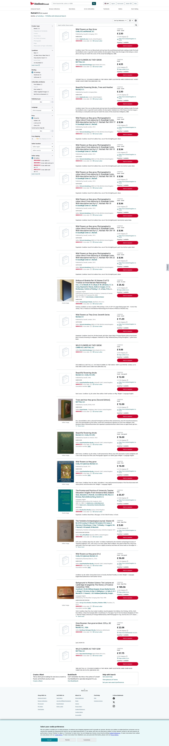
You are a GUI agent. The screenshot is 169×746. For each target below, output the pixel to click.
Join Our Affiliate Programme (64, 701)
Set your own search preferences (113, 682)
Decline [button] (67, 740)
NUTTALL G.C (80, 651)
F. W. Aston (85, 591)
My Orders (40, 706)
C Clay (94, 525)
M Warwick (94, 527)
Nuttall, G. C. (80, 89)
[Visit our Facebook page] (114, 698)
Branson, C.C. (107, 285)
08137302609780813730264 (95, 297)
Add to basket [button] (127, 46)
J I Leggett (108, 525)
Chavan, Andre (93, 287)
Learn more (35, 65)
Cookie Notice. (59, 735)
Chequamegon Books (86, 301)
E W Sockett (99, 523)
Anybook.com (84, 39)
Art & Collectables (89, 9)
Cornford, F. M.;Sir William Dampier (87, 589)
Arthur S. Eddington (97, 591)
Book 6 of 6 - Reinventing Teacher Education (92, 505)
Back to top (84, 690)
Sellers (120, 9)
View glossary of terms (110, 679)
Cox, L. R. (79, 285)
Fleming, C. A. (95, 289)
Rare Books (72, 9)
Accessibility (78, 715)
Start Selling (134, 9)
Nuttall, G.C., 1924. (82, 627)
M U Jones (106, 523)
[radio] (32, 75)
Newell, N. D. (88, 285)
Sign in (113, 3)
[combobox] (72, 3)
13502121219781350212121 (95, 503)
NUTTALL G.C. (80, 62)
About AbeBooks (79, 698)
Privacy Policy (78, 706)
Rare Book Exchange (86, 64)
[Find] (94, 3)
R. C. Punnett (85, 593)
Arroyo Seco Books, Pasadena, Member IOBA (93, 602)
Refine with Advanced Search (56, 16)
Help (135, 3)
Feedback (167, 267)
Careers (77, 703)
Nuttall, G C (80, 317)
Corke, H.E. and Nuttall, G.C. (85, 31)
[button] (52, 102)
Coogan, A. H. (104, 287)
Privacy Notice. (115, 735)
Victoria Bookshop (85, 132)
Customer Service (98, 701)
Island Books (83, 409)
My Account (120, 3)
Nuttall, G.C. (80, 375)
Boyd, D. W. (97, 285)
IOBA (89, 608)
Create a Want (37, 681)
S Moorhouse (86, 525)
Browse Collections (54, 9)
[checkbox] (32, 28)
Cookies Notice (79, 712)
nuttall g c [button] (41, 16)
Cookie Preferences (80, 709)
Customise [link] (87, 740)
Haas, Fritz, (106, 289)
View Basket (41, 709)
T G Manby (100, 525)
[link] (135, 20)
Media (76, 701)
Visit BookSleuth (73, 681)
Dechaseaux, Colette (83, 289)
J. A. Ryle (107, 591)
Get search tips (107, 677)
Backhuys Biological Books (88, 630)
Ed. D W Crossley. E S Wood (85, 523)
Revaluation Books (85, 509)
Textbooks (106, 9)
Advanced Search (35, 9)
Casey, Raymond (81, 287)
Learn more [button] (35, 174)
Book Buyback (60, 703)
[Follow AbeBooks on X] (114, 702)
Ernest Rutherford (106, 589)
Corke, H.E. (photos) (82, 464)
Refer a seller (60, 706)
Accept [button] (49, 740)
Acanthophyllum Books (87, 382)
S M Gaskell (86, 527)
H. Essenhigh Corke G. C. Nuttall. (86, 124)
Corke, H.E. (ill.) (90, 375)
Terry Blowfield (84, 535)
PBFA (89, 386)
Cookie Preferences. (115, 733)
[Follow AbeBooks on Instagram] (114, 706)
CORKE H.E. (79, 347)
